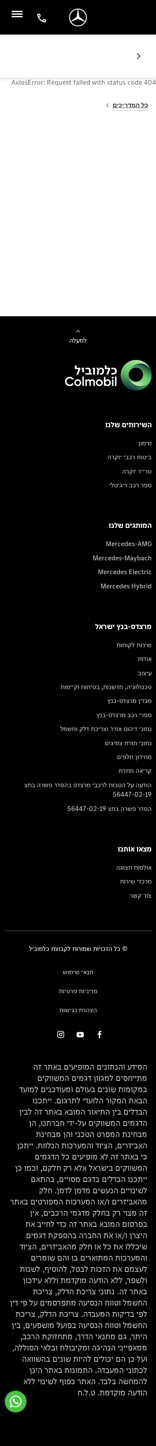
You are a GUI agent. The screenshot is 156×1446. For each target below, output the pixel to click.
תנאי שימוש (78, 971)
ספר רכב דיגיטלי (130, 484)
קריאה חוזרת (135, 770)
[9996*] (40, 17)
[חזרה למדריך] (135, 56)
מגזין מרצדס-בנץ (129, 700)
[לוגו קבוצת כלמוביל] (108, 388)
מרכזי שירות (136, 881)
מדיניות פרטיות (78, 990)
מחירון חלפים (134, 756)
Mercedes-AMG (129, 543)
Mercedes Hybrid (126, 586)
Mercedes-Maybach (122, 558)
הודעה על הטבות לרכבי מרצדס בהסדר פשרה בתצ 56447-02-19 (88, 789)
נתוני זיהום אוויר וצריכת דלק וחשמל (106, 728)
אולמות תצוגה (134, 867)
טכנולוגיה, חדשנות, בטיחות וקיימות (106, 686)
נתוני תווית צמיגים (128, 742)
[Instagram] (60, 1034)
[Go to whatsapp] (15, 1401)
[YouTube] (80, 1034)
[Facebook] (99, 1034)
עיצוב (145, 672)
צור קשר (141, 895)
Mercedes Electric (125, 571)
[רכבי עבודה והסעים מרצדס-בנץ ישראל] (78, 17)
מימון (145, 443)
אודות (145, 658)
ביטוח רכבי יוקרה (129, 456)
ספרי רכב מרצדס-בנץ (124, 714)
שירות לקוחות (134, 644)
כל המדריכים (130, 105)
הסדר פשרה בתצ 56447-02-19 (109, 808)
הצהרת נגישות (78, 1009)
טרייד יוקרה (137, 471)
